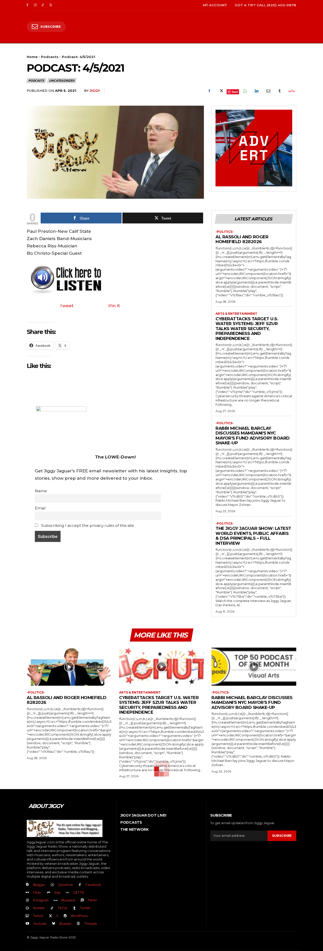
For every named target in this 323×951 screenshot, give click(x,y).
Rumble (39, 908)
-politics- (225, 232)
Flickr (37, 892)
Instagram (40, 900)
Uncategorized (61, 80)
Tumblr (85, 908)
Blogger (39, 885)
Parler (92, 900)
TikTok (62, 908)
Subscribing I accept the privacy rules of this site (87, 525)
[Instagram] (35, 5)
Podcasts (50, 57)
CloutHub (65, 885)
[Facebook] (27, 5)
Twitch (38, 916)
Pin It (114, 305)
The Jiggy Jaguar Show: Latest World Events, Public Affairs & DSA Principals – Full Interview (253, 536)
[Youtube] (27, 923)
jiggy (95, 91)
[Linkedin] (256, 91)
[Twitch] (27, 916)
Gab (57, 892)
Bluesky (65, 923)
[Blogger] (27, 884)
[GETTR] (67, 892)
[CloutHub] (52, 884)
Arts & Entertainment (236, 313)
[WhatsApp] (245, 91)
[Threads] (78, 923)
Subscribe (282, 835)
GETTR (78, 892)
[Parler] (82, 900)
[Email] (268, 91)
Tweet (66, 305)
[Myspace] (55, 900)
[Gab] (48, 892)
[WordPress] (65, 916)
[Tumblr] (280, 91)
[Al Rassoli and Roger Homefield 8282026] (69, 667)
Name (41, 490)
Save (235, 92)
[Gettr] (291, 91)
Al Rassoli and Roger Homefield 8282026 (242, 239)
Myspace (68, 900)
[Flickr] (27, 892)
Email (40, 508)
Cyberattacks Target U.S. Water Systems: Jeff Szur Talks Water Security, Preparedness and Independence (247, 328)
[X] (50, 5)
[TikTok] (43, 5)
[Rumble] (27, 908)
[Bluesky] (53, 923)
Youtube (39, 923)
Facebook (93, 885)
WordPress (79, 916)
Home (32, 57)
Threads (90, 923)
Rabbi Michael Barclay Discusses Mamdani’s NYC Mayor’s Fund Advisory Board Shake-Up (253, 436)
